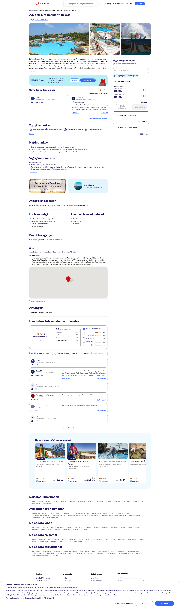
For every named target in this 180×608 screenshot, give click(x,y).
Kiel (61, 541)
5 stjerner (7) (90, 332)
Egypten (88, 527)
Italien (130, 527)
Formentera (47, 503)
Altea (34, 501)
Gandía (72, 501)
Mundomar (66, 513)
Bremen (54, 541)
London (56, 539)
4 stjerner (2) (90, 335)
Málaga (34, 541)
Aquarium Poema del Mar (77, 515)
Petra (112, 551)
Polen (50, 529)
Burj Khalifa (36, 551)
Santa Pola (81, 501)
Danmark (78, 527)
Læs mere (33, 71)
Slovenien (66, 529)
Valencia (117, 501)
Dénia (56, 501)
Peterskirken (110, 553)
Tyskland (69, 527)
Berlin (81, 539)
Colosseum (99, 553)
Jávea (48, 501)
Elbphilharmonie (79, 553)
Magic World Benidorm (100, 513)
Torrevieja (100, 501)
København (44, 541)
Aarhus (68, 541)
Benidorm (89, 185)
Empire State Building (125, 553)
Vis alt (31, 134)
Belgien (45, 527)
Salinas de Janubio (58, 515)
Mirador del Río (52, 517)
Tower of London (38, 553)
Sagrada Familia (135, 515)
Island (123, 527)
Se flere (46, 189)
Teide (113, 513)
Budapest (121, 539)
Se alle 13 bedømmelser (98, 119)
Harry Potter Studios (99, 551)
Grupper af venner (43, 353)
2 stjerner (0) (90, 341)
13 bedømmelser (41, 20)
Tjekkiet (60, 527)
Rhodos (42, 539)
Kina (52, 527)
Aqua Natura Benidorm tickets (66, 10)
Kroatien (114, 527)
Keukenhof (47, 551)
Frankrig (105, 527)
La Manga (127, 501)
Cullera (90, 501)
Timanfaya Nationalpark (40, 515)
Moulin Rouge (84, 551)
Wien (107, 539)
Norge (43, 529)
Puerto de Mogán (124, 513)
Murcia (109, 501)
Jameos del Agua (38, 517)
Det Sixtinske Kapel (64, 553)
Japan (137, 527)
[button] (131, 81)
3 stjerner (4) (90, 338)
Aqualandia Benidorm (39, 513)
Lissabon (99, 539)
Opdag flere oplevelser (92, 187)
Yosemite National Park (40, 555)
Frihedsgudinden (133, 551)
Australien (35, 527)
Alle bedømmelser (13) (93, 329)
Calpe (41, 501)
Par (54, 353)
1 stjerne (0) (89, 345)
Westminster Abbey (70, 551)
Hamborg (142, 539)
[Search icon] (66, 3)
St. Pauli (57, 551)
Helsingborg (78, 541)
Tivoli (90, 553)
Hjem (30, 10)
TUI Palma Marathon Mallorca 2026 (113, 515)
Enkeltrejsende (63, 353)
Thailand (76, 529)
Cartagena (36, 503)
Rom (49, 539)
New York (89, 539)
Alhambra (50, 553)
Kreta (34, 539)
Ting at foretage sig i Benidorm (47, 10)
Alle (32, 353)
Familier (75, 353)
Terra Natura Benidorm (47, 183)
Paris (64, 539)
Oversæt (104, 113)
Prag (113, 539)
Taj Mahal (55, 555)
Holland (35, 529)
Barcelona (72, 539)
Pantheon (120, 551)
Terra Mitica (54, 513)
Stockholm (132, 539)
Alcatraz (139, 553)
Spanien (35, 10)
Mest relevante (98, 353)
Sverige (57, 529)
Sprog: (119, 577)
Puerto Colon (93, 515)
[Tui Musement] (43, 3)
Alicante (63, 501)
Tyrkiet (84, 529)
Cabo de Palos (138, 501)
